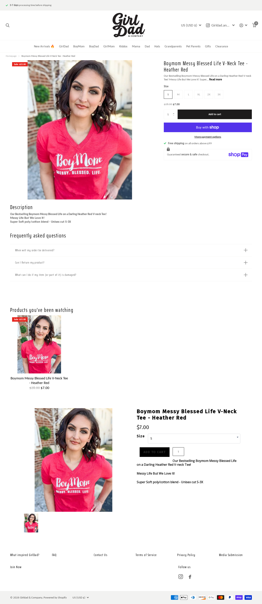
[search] (7, 25)
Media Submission (231, 555)
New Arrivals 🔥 (44, 46)
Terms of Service (146, 555)
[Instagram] (180, 576)
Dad (147, 46)
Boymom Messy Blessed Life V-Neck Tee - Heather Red (39, 380)
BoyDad (94, 46)
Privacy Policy (186, 555)
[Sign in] (243, 25)
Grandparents (173, 46)
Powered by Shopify (55, 597)
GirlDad (64, 46)
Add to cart (214, 114)
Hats (157, 46)
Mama (136, 46)
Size (166, 86)
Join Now (16, 567)
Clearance (221, 46)
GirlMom (109, 46)
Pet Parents (193, 46)
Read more (215, 79)
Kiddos (123, 46)
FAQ (54, 555)
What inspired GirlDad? (25, 555)
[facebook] (190, 577)
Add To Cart (154, 452)
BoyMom (79, 46)
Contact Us (100, 555)
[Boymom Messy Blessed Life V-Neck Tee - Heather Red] (39, 344)
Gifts (208, 46)
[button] (174, 111)
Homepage (11, 55)
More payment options (207, 136)
